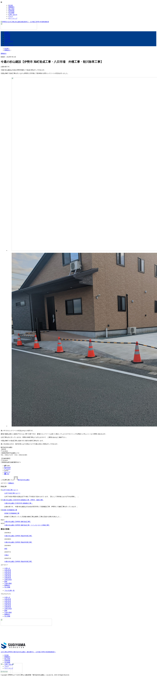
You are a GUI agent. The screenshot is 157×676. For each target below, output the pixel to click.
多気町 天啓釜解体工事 (11, 513)
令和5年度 (7, 576)
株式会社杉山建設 (24, 480)
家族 (5, 581)
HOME (11, 5)
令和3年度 (7, 572)
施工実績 (11, 9)
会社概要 (11, 12)
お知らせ (7, 568)
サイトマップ (13, 18)
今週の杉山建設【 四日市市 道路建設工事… (18, 503)
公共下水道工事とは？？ (12, 493)
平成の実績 (8, 583)
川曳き (6, 555)
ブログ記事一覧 (9, 590)
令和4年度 (7, 574)
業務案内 (11, 7)
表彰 (5, 548)
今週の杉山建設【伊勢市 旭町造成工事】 (17, 521)
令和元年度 (8, 579)
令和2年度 (7, 570)
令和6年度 (7, 577)
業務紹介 (11, 483)
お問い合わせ (13, 14)
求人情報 (7, 587)
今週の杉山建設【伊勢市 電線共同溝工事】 (18, 536)
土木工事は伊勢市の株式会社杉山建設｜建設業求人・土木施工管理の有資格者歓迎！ (28, 652)
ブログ (11, 16)
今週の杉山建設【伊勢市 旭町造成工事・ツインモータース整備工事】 (27, 525)
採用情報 (11, 11)
